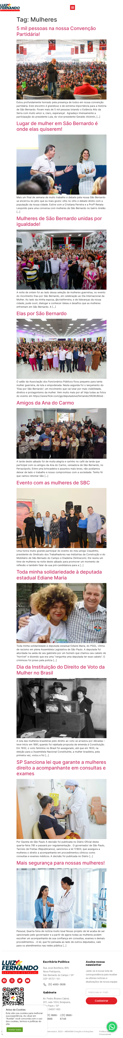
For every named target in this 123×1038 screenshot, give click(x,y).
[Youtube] (27, 980)
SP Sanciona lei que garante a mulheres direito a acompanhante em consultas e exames (61, 768)
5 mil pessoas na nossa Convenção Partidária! (56, 31)
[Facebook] (4, 980)
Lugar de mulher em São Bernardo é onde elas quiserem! (57, 126)
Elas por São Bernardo (41, 313)
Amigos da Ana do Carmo (45, 403)
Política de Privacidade (105, 1033)
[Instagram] (12, 980)
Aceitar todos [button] (14, 1029)
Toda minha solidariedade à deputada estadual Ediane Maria (59, 574)
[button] (72, 7)
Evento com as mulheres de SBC (53, 483)
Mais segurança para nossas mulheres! (60, 863)
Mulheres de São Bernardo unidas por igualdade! (59, 221)
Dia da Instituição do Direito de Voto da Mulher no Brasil (60, 670)
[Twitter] (19, 980)
